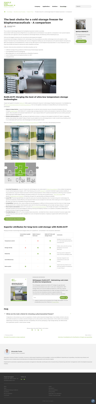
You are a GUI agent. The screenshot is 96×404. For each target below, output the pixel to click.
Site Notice (6, 391)
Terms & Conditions (53, 389)
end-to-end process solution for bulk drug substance (18, 104)
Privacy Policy (55, 302)
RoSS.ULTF (22, 103)
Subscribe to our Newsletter (55, 393)
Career (50, 386)
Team (5, 388)
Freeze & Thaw (30, 11)
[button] (38, 6)
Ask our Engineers (8, 393)
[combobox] (83, 6)
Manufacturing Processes (19, 11)
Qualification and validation (17, 196)
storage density (13, 111)
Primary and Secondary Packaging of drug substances (25, 122)
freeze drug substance (52, 189)
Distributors (51, 388)
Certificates (6, 395)
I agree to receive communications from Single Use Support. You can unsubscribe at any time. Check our (51, 301)
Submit (62, 297)
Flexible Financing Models (54, 395)
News (5, 386)
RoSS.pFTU (43, 191)
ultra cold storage (58, 194)
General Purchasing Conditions (11, 389)
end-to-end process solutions (39, 206)
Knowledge (9, 11)
